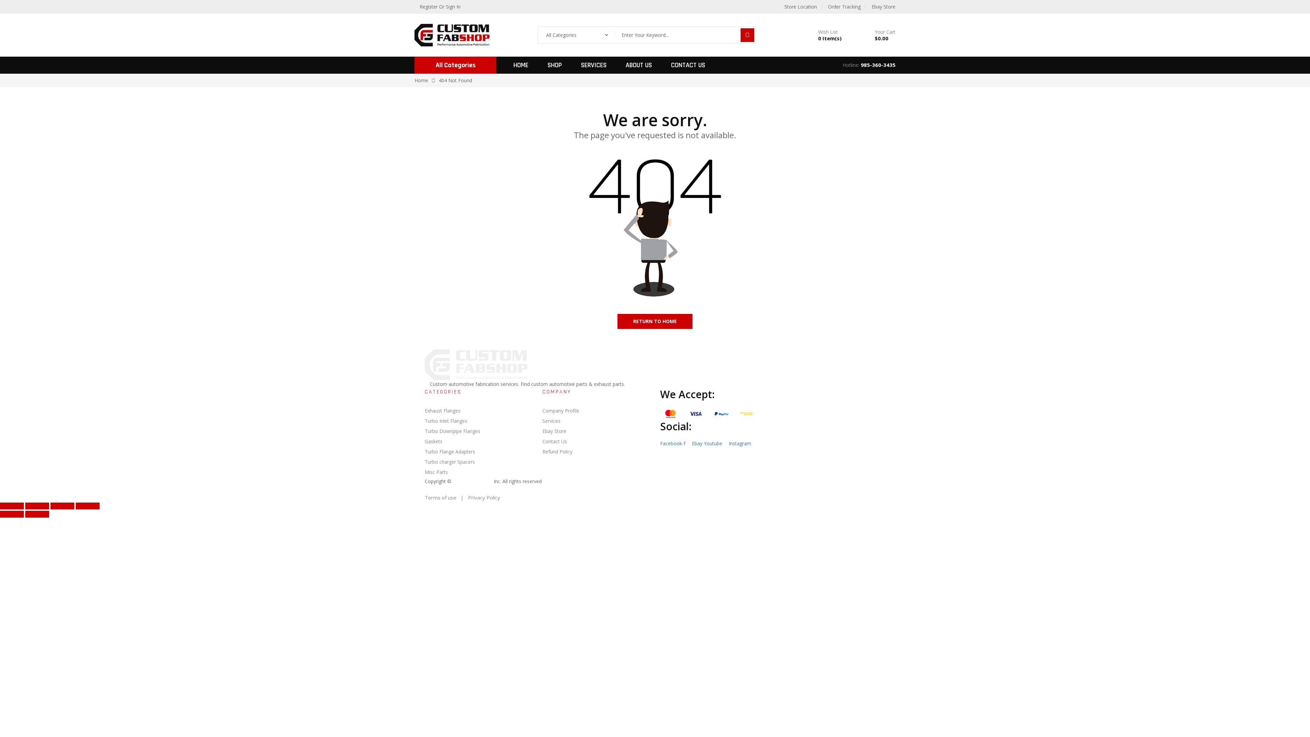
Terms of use (440, 497)
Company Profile (560, 410)
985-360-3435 (878, 64)
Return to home (655, 321)
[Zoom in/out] (12, 506)
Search (747, 35)
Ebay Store (554, 431)
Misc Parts (436, 472)
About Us (639, 65)
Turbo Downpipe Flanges (452, 431)
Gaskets (433, 441)
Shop (555, 65)
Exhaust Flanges (443, 410)
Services (594, 65)
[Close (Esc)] (88, 506)
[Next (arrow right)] (37, 514)
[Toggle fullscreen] (37, 506)
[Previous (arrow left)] (12, 514)
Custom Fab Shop (472, 481)
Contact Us (688, 65)
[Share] (62, 506)
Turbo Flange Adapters (450, 451)
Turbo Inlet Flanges (446, 421)
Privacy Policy (484, 497)
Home (520, 65)
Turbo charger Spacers (450, 462)
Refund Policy (557, 451)
